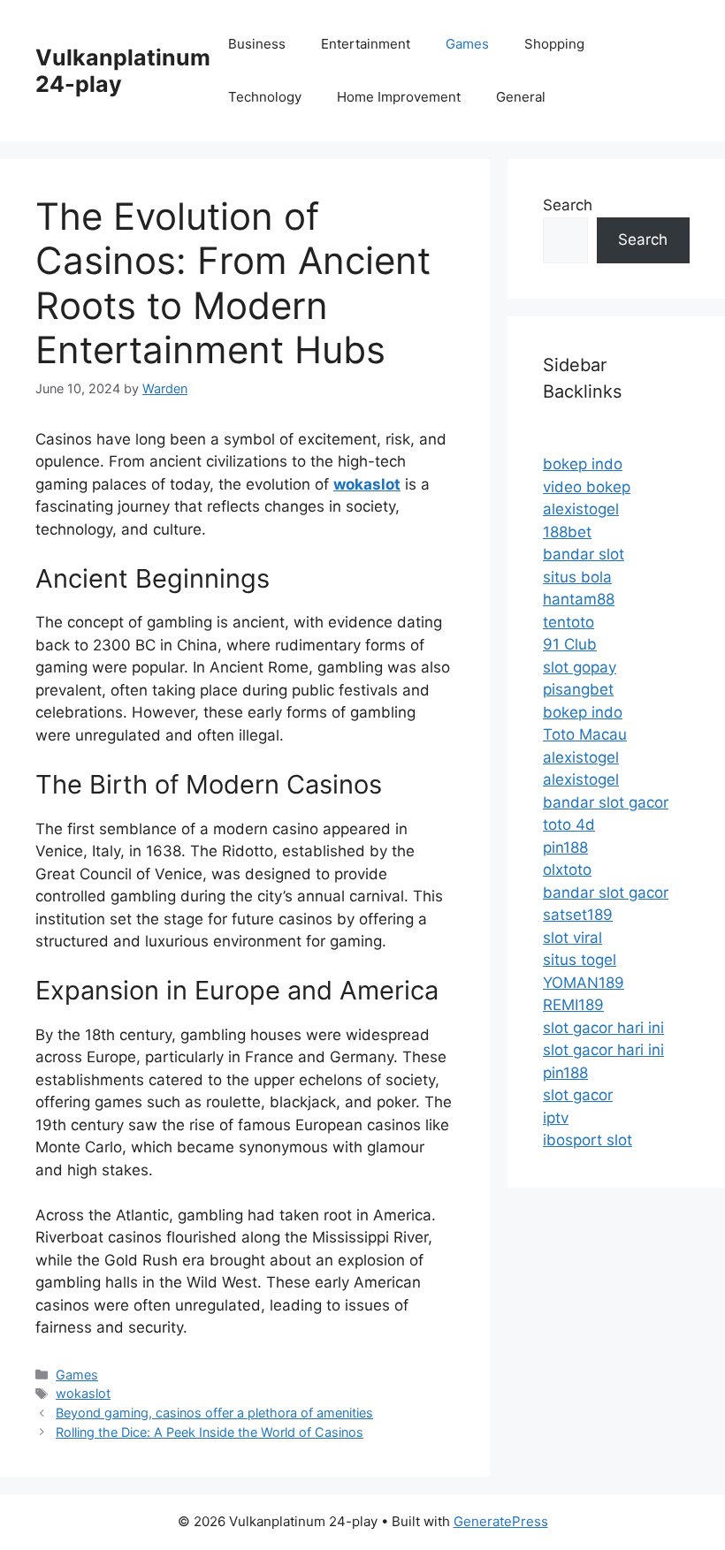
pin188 (565, 847)
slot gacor (578, 1095)
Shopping (554, 43)
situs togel (579, 960)
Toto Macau (585, 734)
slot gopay (579, 667)
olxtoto (567, 869)
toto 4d (569, 824)
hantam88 (578, 599)
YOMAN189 (583, 983)
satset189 (578, 914)
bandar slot (583, 554)
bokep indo (582, 464)
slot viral (572, 937)
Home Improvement (399, 96)
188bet (567, 532)
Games (467, 43)
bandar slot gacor (605, 802)
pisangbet (578, 689)
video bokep (586, 487)
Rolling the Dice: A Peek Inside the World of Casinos (209, 1432)
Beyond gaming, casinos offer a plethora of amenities (214, 1412)
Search (567, 205)
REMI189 (573, 1005)
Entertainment (365, 43)
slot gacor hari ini (603, 1028)
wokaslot (83, 1393)
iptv (556, 1118)
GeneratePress (501, 1521)
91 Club (570, 644)
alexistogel (581, 509)
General (521, 96)
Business (257, 43)
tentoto (568, 622)
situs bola (577, 577)
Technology (264, 96)
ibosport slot (587, 1140)
